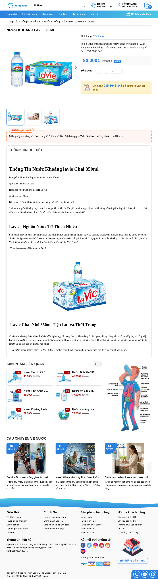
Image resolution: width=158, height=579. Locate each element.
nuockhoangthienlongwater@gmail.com (33, 547)
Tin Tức (121, 528)
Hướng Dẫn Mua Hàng (55, 517)
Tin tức (63, 14)
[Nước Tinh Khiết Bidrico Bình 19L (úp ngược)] (15, 377)
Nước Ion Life (87, 528)
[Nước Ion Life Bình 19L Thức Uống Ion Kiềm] (63, 396)
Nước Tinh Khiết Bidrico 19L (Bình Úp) (36, 372)
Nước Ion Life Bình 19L (84, 390)
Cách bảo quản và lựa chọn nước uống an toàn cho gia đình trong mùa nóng (128, 477)
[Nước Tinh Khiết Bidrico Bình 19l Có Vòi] (63, 377)
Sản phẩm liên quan (25, 364)
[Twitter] (89, 545)
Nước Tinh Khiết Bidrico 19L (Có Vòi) (84, 372)
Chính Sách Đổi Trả (53, 521)
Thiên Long (32, 573)
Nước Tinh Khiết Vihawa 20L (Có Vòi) (36, 390)
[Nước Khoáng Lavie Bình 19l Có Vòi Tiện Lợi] (63, 414)
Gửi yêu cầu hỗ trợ (127, 521)
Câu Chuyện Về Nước (26, 438)
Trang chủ (11, 14)
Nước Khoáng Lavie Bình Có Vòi (84, 409)
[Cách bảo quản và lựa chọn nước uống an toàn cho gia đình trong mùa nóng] (128, 458)
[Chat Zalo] (152, 574)
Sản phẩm (47, 14)
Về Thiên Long (29, 14)
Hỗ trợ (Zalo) (129, 3)
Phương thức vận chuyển (130, 524)
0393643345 (21, 551)
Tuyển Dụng (79, 14)
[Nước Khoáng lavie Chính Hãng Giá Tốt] (15, 414)
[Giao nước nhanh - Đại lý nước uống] (17, 5)
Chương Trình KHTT (128, 517)
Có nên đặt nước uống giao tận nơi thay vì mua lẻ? (27, 477)
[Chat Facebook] (144, 574)
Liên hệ (94, 14)
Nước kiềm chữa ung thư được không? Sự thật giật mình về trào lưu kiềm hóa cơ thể (79, 477)
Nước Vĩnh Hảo (88, 521)
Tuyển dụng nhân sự (16, 521)
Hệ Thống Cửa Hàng (128, 532)
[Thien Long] (128, 397)
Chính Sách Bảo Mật (54, 528)
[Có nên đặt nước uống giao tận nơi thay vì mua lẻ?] (29, 458)
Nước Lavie (86, 517)
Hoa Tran (61, 573)
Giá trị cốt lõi (12, 524)
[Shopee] (107, 545)
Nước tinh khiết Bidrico (92, 524)
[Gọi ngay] (136, 574)
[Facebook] (83, 545)
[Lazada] (83, 551)
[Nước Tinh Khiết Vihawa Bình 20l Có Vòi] (15, 396)
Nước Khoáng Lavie (35, 409)
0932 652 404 (129, 6)
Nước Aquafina (88, 532)
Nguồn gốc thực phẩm (17, 528)
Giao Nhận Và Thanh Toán (57, 524)
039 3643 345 (113, 85)
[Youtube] (101, 545)
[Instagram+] (95, 545)
